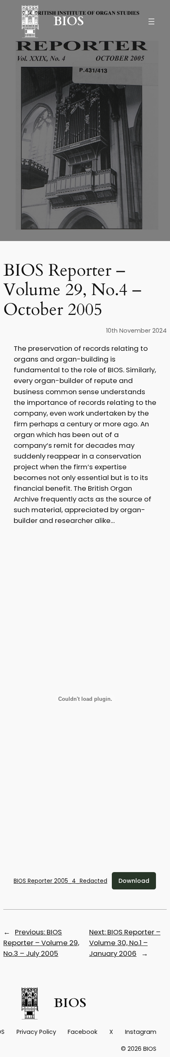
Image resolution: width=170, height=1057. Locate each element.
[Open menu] (151, 21)
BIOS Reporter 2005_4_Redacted (60, 881)
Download (133, 881)
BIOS (68, 21)
